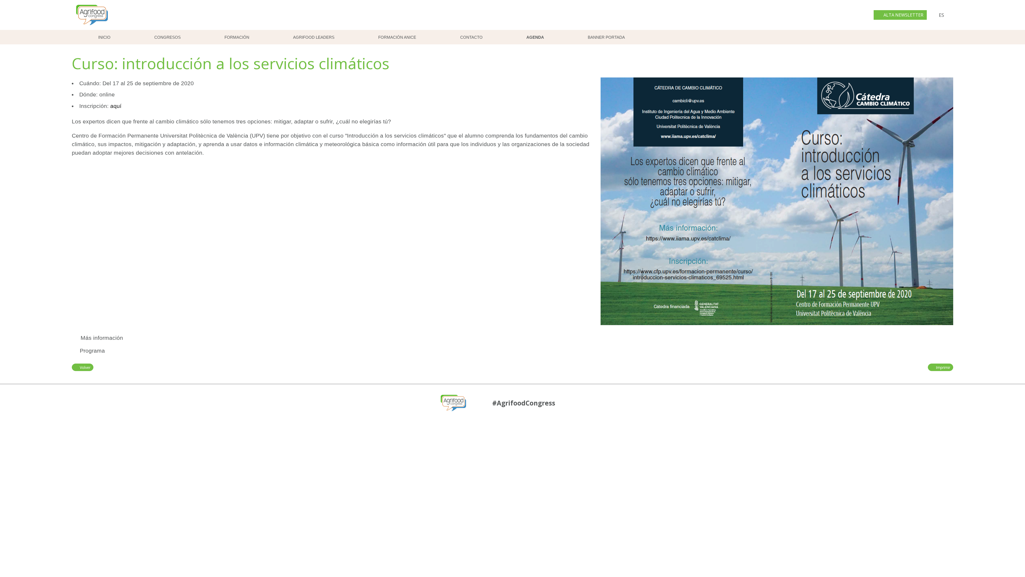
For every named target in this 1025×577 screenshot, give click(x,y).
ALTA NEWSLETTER (902, 15)
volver (84, 367)
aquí (115, 106)
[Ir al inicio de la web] (92, 26)
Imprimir (942, 367)
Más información (100, 338)
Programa (92, 351)
